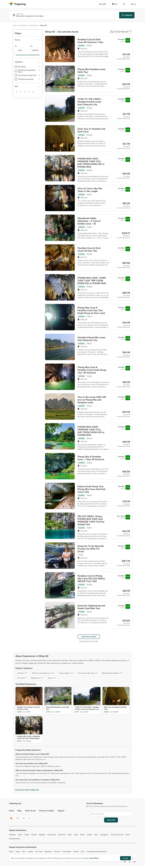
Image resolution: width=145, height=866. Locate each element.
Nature (52, 678)
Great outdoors (66, 673)
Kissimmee (51, 835)
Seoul (70, 835)
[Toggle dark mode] (124, 4)
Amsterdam (67, 852)
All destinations (14, 839)
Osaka (26, 835)
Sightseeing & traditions (112, 673)
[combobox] (119, 31)
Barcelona (48, 852)
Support (61, 811)
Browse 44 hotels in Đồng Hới (27, 790)
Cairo (83, 852)
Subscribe (111, 820)
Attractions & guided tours (26, 71)
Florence (57, 852)
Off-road (21, 678)
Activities (22, 67)
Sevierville (61, 835)
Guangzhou (104, 835)
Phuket (76, 852)
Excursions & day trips (27, 75)
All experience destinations (97, 852)
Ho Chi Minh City (117, 835)
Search (128, 15)
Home (15, 25)
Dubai (18, 852)
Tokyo (20, 835)
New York (38, 852)
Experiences (33, 25)
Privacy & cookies (46, 811)
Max (31, 46)
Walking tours (37, 678)
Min (16, 46)
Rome (128, 835)
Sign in (133, 4)
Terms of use (30, 811)
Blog (19, 811)
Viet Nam (22, 25)
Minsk (82, 835)
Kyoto (76, 835)
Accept (125, 858)
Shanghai (12, 835)
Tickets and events (26, 79)
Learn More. (94, 858)
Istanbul (34, 835)
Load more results (88, 637)
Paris (96, 835)
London (89, 835)
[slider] (14, 55)
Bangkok (42, 835)
